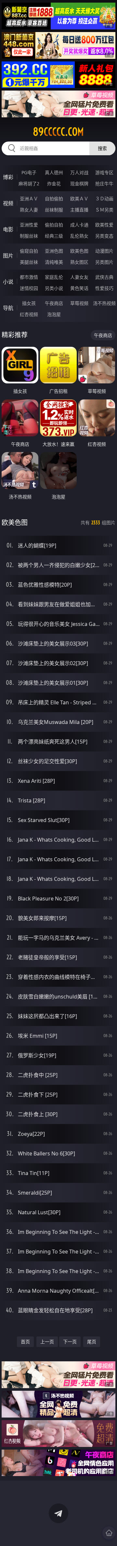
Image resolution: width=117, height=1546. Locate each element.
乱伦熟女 (79, 236)
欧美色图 (79, 251)
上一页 (47, 1341)
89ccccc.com (58, 131)
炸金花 (54, 183)
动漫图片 (104, 251)
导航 (8, 307)
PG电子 (28, 172)
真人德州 (54, 172)
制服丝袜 (29, 236)
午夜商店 (54, 303)
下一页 (70, 1341)
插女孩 (29, 303)
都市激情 (29, 277)
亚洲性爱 (29, 225)
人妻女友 (79, 277)
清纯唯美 (54, 262)
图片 (8, 255)
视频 (8, 203)
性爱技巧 (104, 288)
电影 (8, 229)
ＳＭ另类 (104, 210)
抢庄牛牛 (104, 183)
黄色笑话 (79, 288)
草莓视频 (79, 303)
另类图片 (104, 262)
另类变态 (104, 236)
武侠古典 (104, 277)
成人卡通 (79, 225)
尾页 (91, 1341)
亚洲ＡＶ (29, 198)
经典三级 (54, 236)
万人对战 (79, 172)
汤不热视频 (104, 303)
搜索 (102, 148)
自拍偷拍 (54, 198)
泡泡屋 (54, 314)
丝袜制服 (54, 210)
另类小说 (54, 288)
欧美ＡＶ (79, 198)
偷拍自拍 (54, 225)
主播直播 (79, 210)
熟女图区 (79, 262)
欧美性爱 (104, 225)
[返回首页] (108, 1532)
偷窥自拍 (29, 251)
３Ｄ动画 (104, 198)
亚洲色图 (54, 251)
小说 (8, 281)
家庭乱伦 (54, 277)
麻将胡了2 (29, 183)
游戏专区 (104, 172)
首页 (25, 1341)
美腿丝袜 (29, 262)
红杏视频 (29, 314)
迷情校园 (29, 288)
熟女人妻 (29, 210)
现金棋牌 (79, 183)
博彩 (8, 177)
